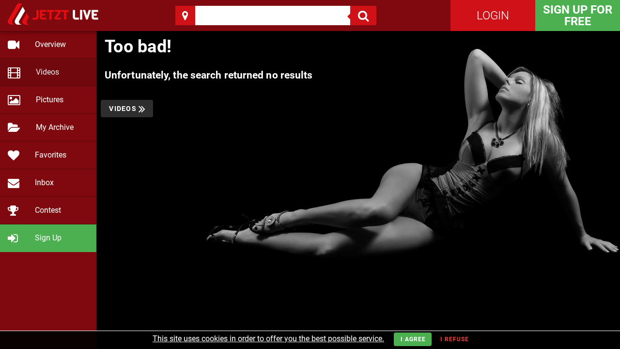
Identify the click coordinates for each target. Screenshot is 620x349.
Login (493, 15)
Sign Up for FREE (577, 15)
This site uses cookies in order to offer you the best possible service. (268, 338)
